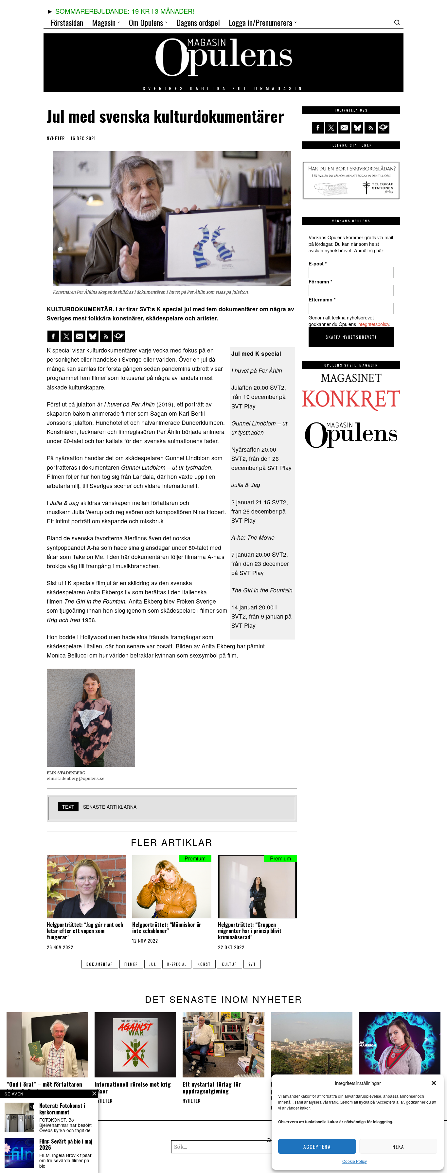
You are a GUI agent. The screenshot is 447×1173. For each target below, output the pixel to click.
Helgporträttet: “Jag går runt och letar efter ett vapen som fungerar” (85, 931)
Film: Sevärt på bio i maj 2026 (65, 1144)
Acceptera (317, 1146)
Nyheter (56, 138)
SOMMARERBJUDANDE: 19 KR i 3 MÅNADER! (124, 11)
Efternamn (322, 299)
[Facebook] (53, 336)
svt (252, 964)
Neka (398, 1146)
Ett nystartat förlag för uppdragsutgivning (212, 1087)
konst (204, 964)
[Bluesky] (92, 336)
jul (152, 964)
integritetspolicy (373, 323)
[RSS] (106, 336)
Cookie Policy (354, 1161)
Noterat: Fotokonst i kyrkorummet (62, 1109)
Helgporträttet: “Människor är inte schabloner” (166, 928)
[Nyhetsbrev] (119, 336)
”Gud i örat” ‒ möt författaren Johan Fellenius (44, 1087)
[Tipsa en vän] (79, 336)
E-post (318, 263)
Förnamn (320, 281)
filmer (131, 964)
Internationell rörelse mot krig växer (133, 1087)
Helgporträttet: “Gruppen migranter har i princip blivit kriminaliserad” (249, 931)
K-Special (177, 964)
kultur (229, 964)
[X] (66, 336)
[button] (434, 1083)
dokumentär (99, 964)
